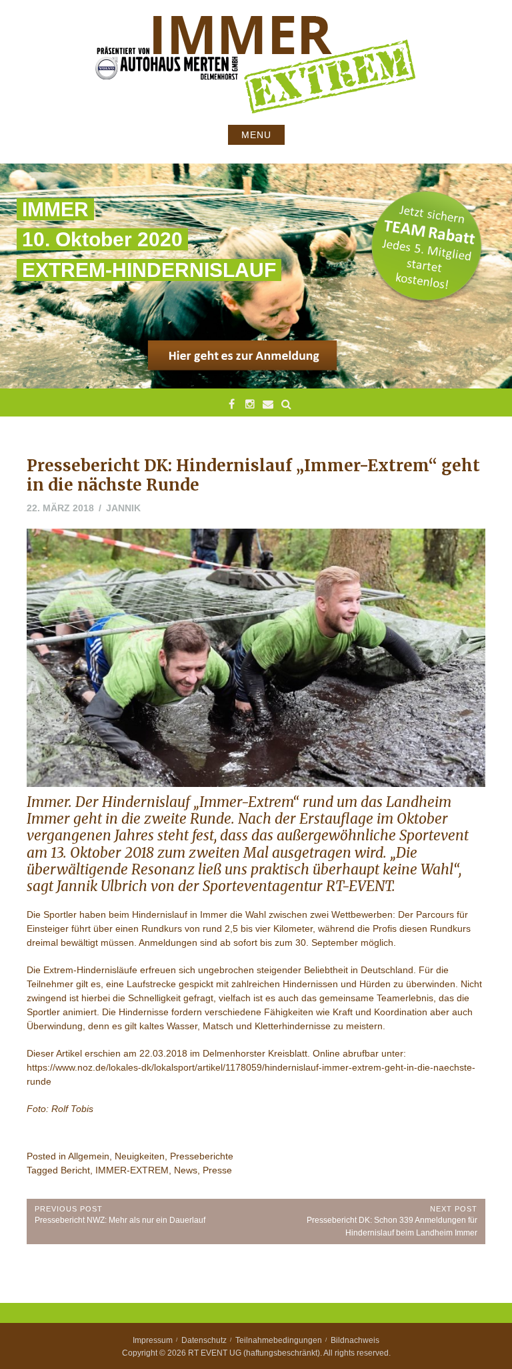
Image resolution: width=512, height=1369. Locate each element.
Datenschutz (204, 1340)
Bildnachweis (355, 1340)
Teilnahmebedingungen (278, 1340)
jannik (123, 508)
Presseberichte (201, 1156)
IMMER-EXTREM (132, 1170)
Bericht (75, 1170)
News (185, 1170)
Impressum (153, 1340)
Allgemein (88, 1156)
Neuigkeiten (140, 1156)
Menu (256, 134)
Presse (217, 1170)
